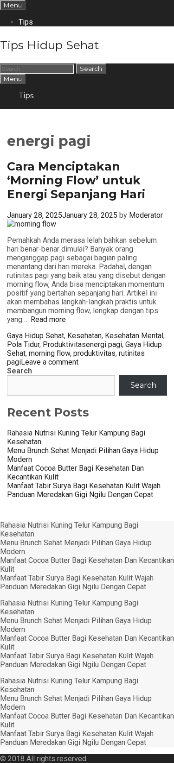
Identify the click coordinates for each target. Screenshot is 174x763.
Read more (48, 319)
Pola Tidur (23, 344)
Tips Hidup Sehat (49, 45)
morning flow (49, 353)
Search (19, 370)
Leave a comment (49, 362)
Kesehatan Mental (134, 335)
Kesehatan (84, 335)
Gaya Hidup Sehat (35, 335)
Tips (26, 22)
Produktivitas (64, 344)
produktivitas (94, 353)
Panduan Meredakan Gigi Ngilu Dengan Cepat (80, 494)
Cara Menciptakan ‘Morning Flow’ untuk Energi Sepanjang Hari (76, 180)
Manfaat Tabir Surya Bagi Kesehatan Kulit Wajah (84, 485)
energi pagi (104, 344)
